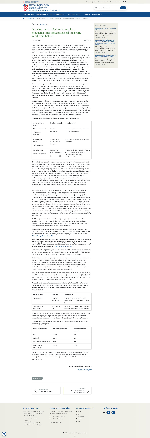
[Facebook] (123, 2)
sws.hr (75, 436)
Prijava (79, 421)
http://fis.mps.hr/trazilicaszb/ (42, 236)
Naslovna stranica (28, 14)
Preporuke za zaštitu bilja (31, 18)
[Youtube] (125, 2)
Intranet (80, 419)
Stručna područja (41, 14)
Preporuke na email (103, 1)
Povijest (112, 1)
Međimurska (44, 24)
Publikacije (87, 14)
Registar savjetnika (91, 1)
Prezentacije (81, 416)
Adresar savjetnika (56, 422)
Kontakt (118, 1)
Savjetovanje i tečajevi (57, 14)
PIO (79, 414)
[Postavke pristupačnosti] (4, 434)
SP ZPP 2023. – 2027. (74, 14)
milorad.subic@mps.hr (85, 370)
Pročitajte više (99, 37)
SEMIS (79, 412)
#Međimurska (37, 378)
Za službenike (96, 14)
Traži (123, 8)
